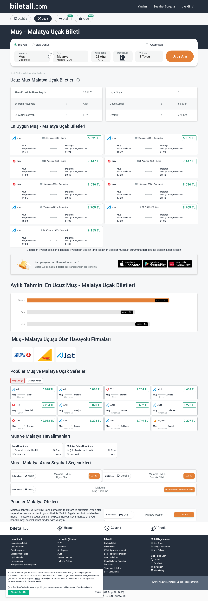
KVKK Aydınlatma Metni (115, 550)
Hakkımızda (109, 546)
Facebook (158, 563)
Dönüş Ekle (122, 53)
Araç (87, 17)
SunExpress (63, 550)
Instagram (158, 567)
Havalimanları (17, 561)
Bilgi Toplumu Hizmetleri (115, 554)
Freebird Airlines (65, 557)
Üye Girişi (188, 6)
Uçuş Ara (180, 56)
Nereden (23, 53)
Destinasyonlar (18, 550)
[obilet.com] (28, 9)
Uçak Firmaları (17, 557)
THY (60, 543)
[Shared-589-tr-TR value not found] (180, 489)
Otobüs (22, 18)
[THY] (22, 354)
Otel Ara (184, 514)
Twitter (156, 559)
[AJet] (66, 354)
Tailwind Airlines (65, 561)
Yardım (142, 6)
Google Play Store (161, 546)
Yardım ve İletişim (112, 568)
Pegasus (62, 546)
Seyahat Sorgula (164, 6)
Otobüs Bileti (110, 543)
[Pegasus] (44, 354)
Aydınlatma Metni (15, 581)
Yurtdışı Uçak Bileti (19, 554)
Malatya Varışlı (34, 380)
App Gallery (158, 550)
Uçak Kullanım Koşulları (115, 561)
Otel (67, 17)
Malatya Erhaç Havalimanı (80, 446)
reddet (37, 578)
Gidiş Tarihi (100, 53)
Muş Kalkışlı (17, 380)
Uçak (44, 18)
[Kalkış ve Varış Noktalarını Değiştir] (51, 56)
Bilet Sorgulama (111, 572)
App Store (157, 543)
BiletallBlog (158, 570)
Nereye (60, 53)
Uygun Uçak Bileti (19, 543)
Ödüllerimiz (109, 564)
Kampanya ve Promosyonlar (23, 564)
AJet (60, 554)
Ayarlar (98, 592)
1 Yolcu (144, 56)
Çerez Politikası (111, 557)
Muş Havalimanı (20, 446)
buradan (30, 587)
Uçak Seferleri (17, 546)
